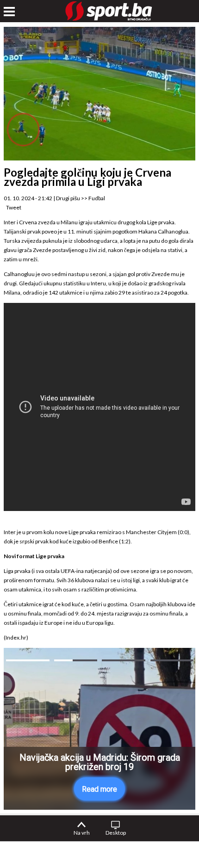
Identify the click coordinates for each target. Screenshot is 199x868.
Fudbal (96, 198)
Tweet (13, 207)
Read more (99, 789)
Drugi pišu (68, 198)
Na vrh (82, 832)
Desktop (116, 832)
